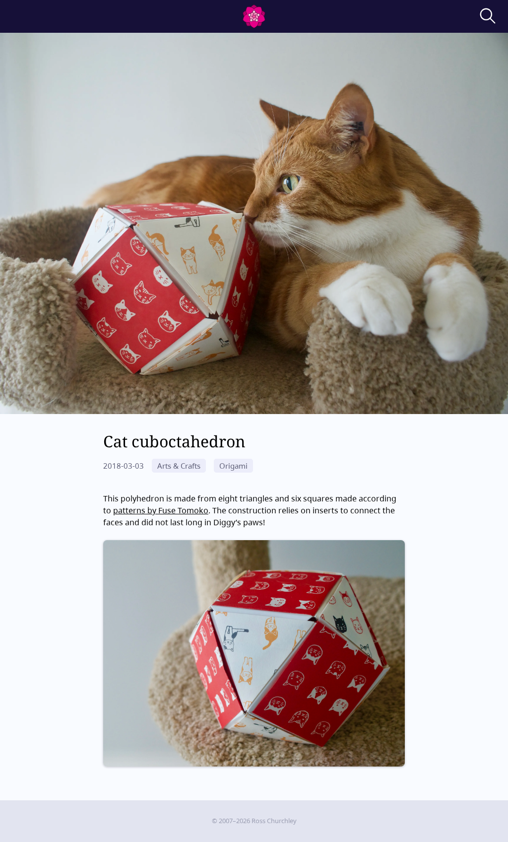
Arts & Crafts (178, 466)
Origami (233, 466)
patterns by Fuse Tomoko (160, 510)
